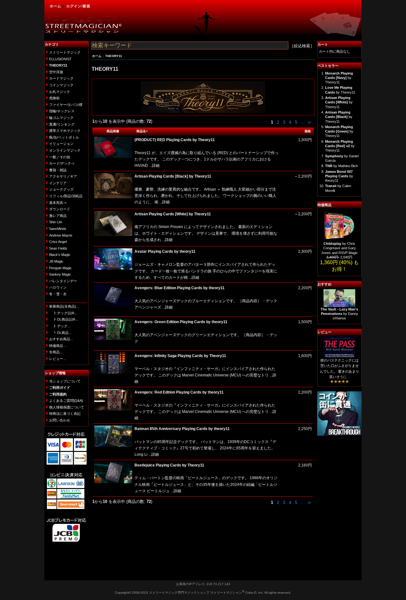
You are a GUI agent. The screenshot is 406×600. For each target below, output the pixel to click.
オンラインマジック (65, 150)
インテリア (58, 183)
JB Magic (56, 261)
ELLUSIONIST (60, 59)
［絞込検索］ (302, 45)
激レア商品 (58, 216)
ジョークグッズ (61, 189)
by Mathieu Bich (341, 166)
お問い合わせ (59, 420)
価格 (307, 131)
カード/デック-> (61, 163)
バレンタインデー (63, 281)
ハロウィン (58, 287)
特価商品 (324, 205)
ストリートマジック (65, 52)
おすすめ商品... (61, 339)
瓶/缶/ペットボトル (64, 137)
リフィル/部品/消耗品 (65, 196)
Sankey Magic (60, 274)
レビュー (324, 332)
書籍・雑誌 (58, 170)
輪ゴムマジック (61, 118)
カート (323, 44)
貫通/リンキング (62, 124)
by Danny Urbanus (339, 313)
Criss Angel (58, 242)
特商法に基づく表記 (65, 413)
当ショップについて (65, 381)
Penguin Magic (60, 268)
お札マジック (59, 92)
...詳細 (154, 165)
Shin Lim (55, 222)
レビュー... (57, 359)
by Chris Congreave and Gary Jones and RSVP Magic (339, 248)
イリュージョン (61, 144)
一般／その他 (59, 157)
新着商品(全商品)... (64, 306)
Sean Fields (58, 248)
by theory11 (339, 176)
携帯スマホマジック (65, 131)
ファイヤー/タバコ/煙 (65, 105)
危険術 (54, 98)
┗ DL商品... (60, 333)
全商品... (55, 352)
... (302, 122)
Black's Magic (59, 255)
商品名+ (142, 131)
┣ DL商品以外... (63, 319)
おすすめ (324, 284)
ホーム (55, 6)
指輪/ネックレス (62, 111)
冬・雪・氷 (58, 294)
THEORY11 (113, 56)
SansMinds (57, 229)
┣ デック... (59, 326)
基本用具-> (57, 203)
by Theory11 (339, 77)
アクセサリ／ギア (63, 176)
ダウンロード (59, 209)
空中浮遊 (56, 72)
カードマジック (61, 78)
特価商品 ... (58, 346)
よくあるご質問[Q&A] (66, 400)
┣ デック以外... (63, 313)
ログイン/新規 (78, 6)
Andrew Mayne (60, 235)
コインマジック (61, 85)
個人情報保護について (66, 407)
